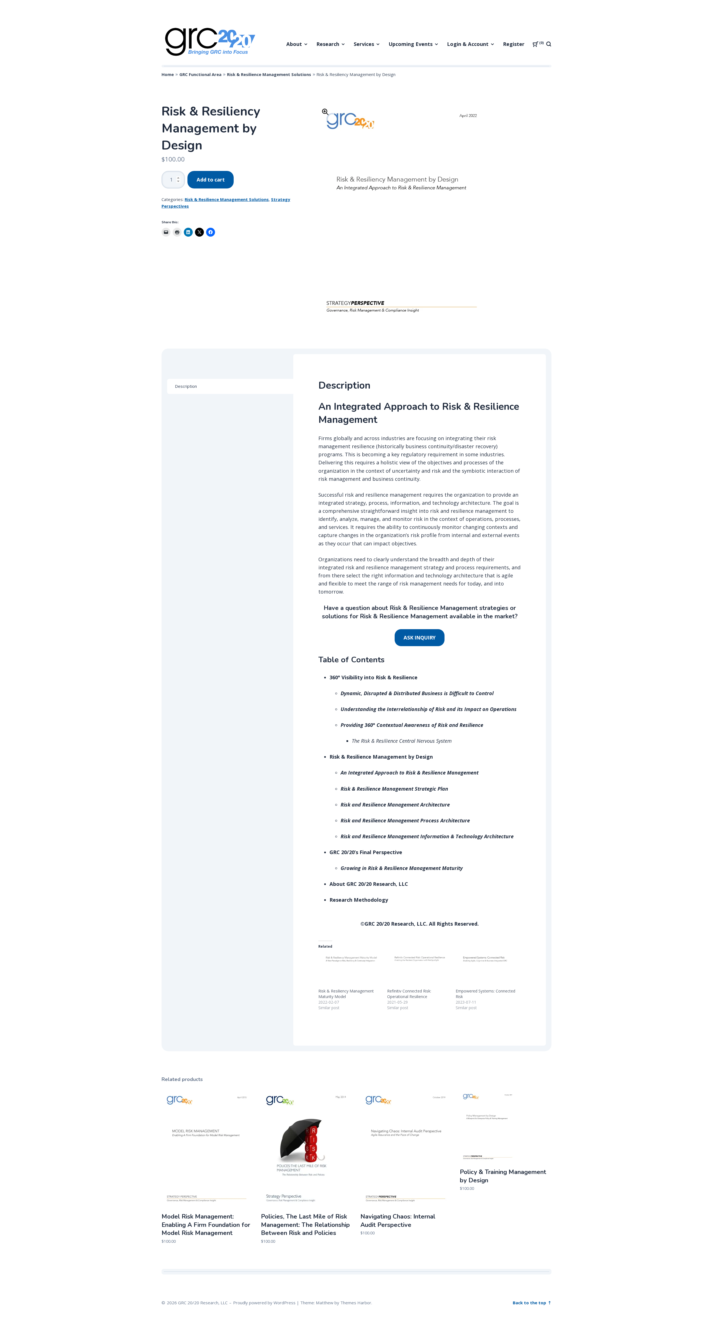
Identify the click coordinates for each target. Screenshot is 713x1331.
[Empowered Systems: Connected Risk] (487, 970)
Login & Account (468, 44)
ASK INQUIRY (420, 637)
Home (168, 74)
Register (513, 44)
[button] (325, 112)
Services (364, 44)
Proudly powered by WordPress (264, 1302)
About (294, 44)
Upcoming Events (411, 44)
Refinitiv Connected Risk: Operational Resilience (409, 993)
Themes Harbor (355, 1302)
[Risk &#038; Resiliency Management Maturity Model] (350, 970)
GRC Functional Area (200, 74)
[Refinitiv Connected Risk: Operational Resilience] (418, 970)
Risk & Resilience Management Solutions (269, 74)
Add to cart (210, 179)
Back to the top (530, 1302)
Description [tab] (186, 386)
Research (327, 44)
